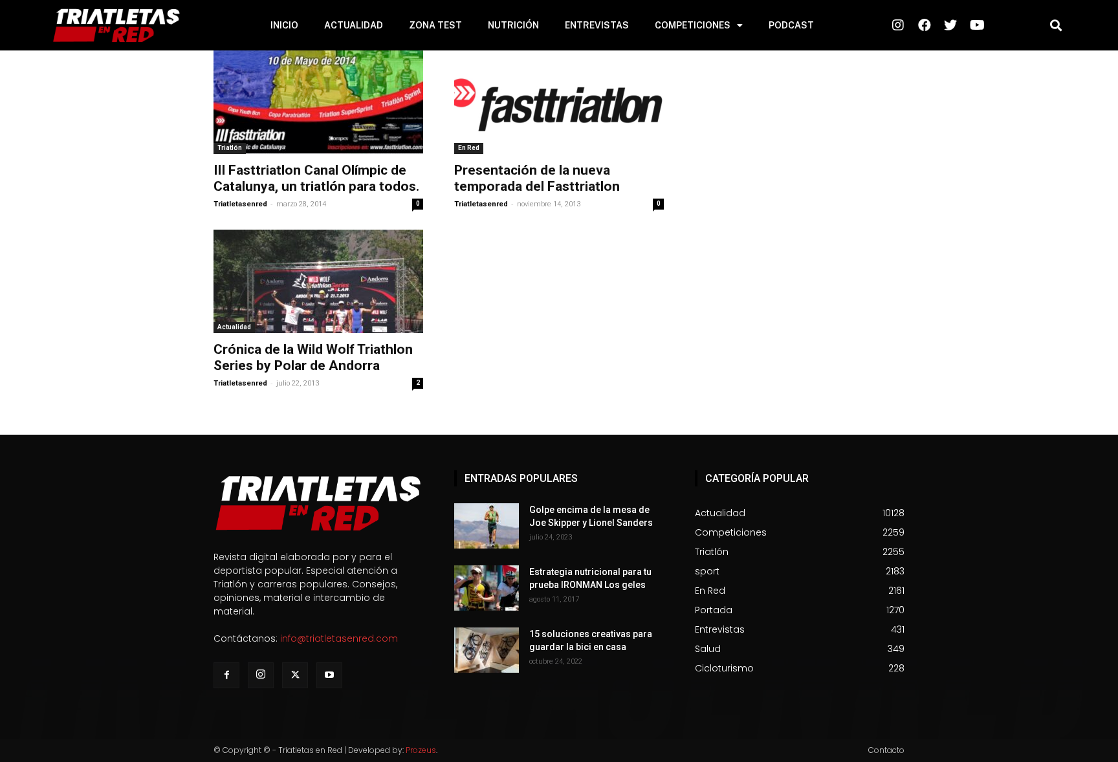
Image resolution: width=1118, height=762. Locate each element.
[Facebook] (226, 675)
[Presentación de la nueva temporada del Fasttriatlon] (559, 102)
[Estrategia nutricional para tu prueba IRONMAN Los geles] (486, 588)
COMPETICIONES (692, 25)
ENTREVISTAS (597, 25)
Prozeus (421, 750)
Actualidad (234, 327)
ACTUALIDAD (353, 25)
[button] (1055, 25)
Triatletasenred (240, 204)
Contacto (886, 750)
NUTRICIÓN (513, 25)
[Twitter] (295, 675)
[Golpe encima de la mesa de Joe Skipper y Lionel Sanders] (486, 526)
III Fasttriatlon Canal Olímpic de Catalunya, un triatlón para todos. (316, 178)
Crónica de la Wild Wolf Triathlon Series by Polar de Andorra (313, 357)
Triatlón (229, 147)
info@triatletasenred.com (339, 638)
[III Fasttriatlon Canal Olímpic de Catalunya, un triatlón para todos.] (318, 102)
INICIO (284, 25)
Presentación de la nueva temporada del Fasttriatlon (537, 178)
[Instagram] (261, 675)
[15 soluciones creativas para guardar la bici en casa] (486, 650)
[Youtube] (329, 675)
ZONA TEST (435, 25)
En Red (468, 147)
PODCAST (791, 25)
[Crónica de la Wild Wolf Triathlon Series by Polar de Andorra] (318, 281)
